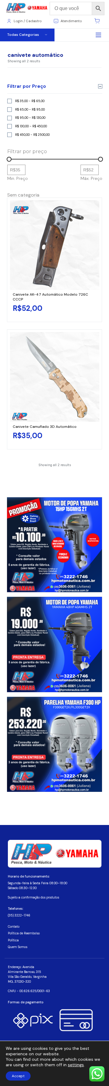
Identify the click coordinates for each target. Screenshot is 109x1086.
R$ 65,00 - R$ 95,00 (30, 110)
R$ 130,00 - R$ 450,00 (31, 126)
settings (76, 1064)
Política (13, 940)
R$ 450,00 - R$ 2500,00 (32, 135)
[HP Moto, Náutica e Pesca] (27, 8)
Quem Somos (17, 947)
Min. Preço (17, 178)
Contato (13, 927)
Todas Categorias (23, 34)
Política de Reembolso (24, 933)
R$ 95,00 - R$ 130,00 (30, 118)
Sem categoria (23, 195)
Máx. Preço (91, 178)
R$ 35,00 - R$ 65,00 (30, 101)
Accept (18, 1076)
